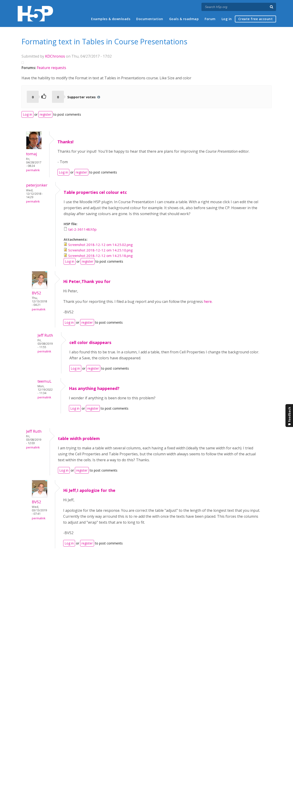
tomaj (31, 153)
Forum (210, 19)
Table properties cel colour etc (95, 192)
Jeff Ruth (45, 335)
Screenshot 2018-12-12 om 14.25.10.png (100, 250)
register (45, 114)
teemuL (45, 381)
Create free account (255, 19)
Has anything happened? (94, 388)
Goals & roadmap (184, 19)
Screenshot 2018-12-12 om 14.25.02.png (100, 244)
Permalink (33, 170)
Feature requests (51, 67)
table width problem (79, 438)
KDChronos (55, 56)
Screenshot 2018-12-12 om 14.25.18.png (100, 255)
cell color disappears (90, 342)
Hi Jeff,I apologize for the (89, 490)
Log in (227, 19)
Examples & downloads (110, 19)
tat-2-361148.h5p (82, 229)
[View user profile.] (34, 147)
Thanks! (65, 141)
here (208, 301)
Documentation (149, 19)
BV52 (36, 293)
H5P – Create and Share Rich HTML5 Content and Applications (35, 13)
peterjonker (36, 185)
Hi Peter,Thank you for (87, 281)
